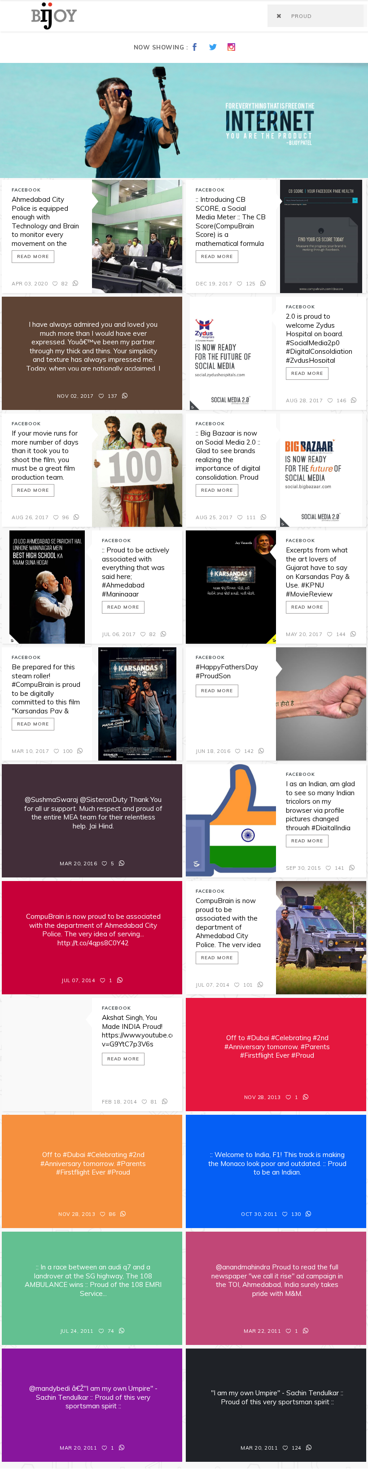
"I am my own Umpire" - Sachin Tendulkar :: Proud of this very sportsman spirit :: (277, 1397)
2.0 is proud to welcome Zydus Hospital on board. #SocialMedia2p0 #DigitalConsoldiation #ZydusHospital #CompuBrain (319, 342)
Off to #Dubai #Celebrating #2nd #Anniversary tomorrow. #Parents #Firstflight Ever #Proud (277, 1046)
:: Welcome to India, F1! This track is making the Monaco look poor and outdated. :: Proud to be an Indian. (277, 1163)
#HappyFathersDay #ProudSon (227, 671)
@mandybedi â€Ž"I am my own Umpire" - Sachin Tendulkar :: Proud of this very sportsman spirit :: (93, 1397)
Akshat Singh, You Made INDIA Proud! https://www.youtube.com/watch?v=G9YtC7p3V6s (137, 1030)
